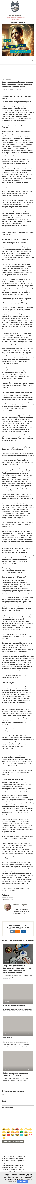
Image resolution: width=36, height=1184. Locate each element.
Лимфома (7, 1037)
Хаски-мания (15, 15)
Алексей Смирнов (20, 905)
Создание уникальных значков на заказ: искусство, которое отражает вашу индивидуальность (17, 968)
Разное (18, 89)
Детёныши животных (14, 1005)
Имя (4, 1094)
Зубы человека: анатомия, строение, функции (16, 1074)
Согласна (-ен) (22, 1181)
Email (4, 1101)
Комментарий (7, 1108)
